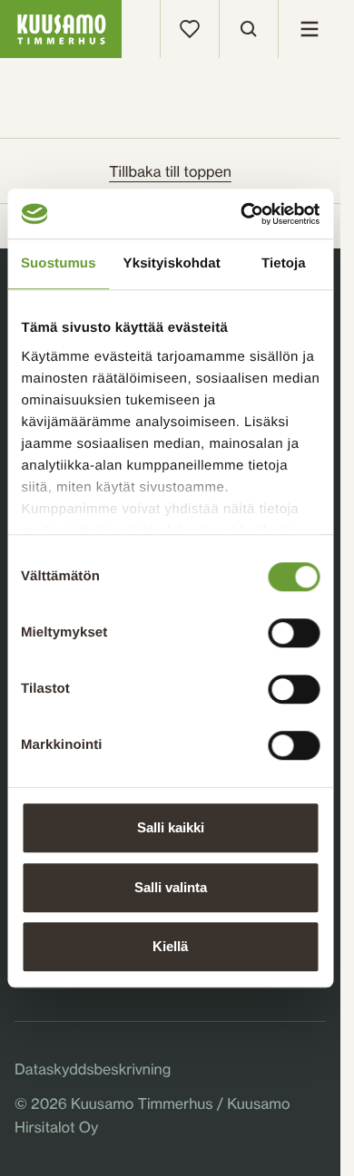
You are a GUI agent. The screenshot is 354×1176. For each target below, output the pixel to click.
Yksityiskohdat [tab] (172, 263)
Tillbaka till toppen (170, 171)
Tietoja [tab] (283, 263)
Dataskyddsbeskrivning (93, 1069)
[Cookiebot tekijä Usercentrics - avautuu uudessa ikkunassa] (242, 214)
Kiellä (170, 946)
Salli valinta (170, 887)
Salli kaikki (170, 827)
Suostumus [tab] (58, 263)
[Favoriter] (190, 29)
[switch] (294, 628)
